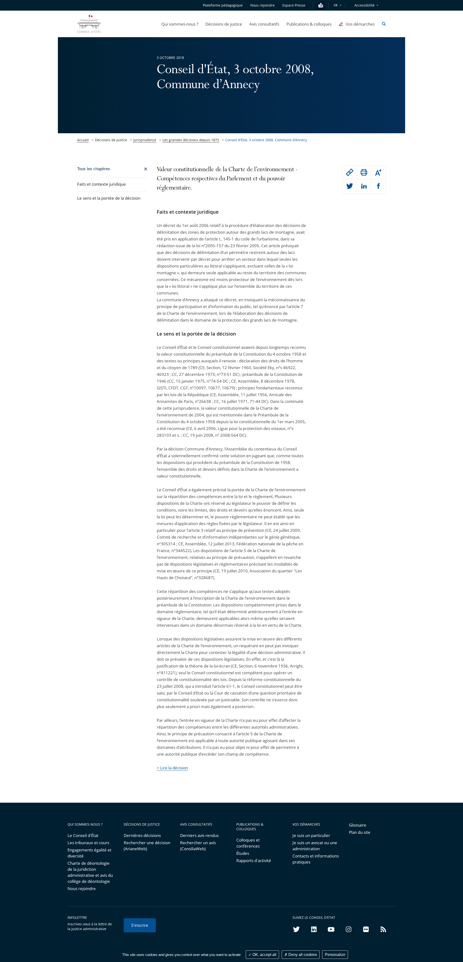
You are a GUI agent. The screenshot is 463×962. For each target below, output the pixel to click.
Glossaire (357, 825)
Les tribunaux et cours (88, 842)
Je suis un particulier (311, 835)
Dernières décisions (142, 835)
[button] (179, 24)
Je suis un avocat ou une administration (315, 845)
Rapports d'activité (253, 860)
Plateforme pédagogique (223, 5)
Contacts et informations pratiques (316, 859)
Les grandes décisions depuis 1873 (191, 140)
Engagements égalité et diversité (89, 853)
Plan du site (359, 832)
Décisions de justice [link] (111, 140)
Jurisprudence (144, 140)
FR (336, 5)
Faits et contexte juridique (101, 184)
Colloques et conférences (248, 843)
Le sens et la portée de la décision (108, 198)
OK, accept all (264, 955)
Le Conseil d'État (83, 835)
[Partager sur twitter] (350, 186)
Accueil (83, 140)
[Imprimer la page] (364, 172)
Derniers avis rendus (199, 835)
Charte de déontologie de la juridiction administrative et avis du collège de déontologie (90, 872)
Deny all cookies (302, 955)
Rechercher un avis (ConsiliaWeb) (198, 845)
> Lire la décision (172, 768)
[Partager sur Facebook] (378, 186)
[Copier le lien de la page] (350, 172)
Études (242, 853)
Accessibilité (364, 5)
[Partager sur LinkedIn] (364, 186)
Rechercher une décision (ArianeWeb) (147, 845)
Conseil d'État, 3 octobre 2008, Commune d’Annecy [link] (266, 140)
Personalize (335, 955)
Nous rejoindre (82, 888)
